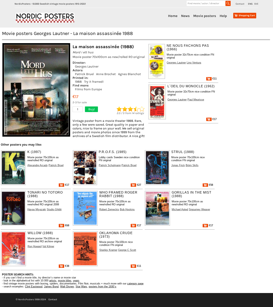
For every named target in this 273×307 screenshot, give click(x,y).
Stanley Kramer (108, 249)
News (185, 16)
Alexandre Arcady (37, 165)
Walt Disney (67, 286)
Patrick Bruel (84, 74)
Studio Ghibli (54, 209)
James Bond (51, 286)
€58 (210, 184)
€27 (138, 184)
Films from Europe (88, 89)
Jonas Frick (178, 165)
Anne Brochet (106, 74)
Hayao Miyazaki (36, 209)
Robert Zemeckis (109, 209)
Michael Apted (180, 209)
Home (172, 16)
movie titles (64, 280)
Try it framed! (94, 81)
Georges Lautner (87, 66)
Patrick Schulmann (110, 165)
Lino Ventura (194, 62)
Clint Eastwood (33, 286)
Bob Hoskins (127, 209)
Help (223, 16)
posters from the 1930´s (102, 286)
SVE (256, 3)
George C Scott (127, 249)
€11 (214, 78)
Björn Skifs (192, 165)
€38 (66, 265)
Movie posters (204, 16)
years (76, 280)
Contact (240, 3)
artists (52, 280)
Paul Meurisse (195, 99)
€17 (214, 119)
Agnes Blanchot (129, 74)
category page (135, 283)
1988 (78, 81)
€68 (66, 225)
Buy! (91, 109)
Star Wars (81, 286)
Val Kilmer (48, 246)
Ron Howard (35, 246)
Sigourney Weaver (199, 209)
